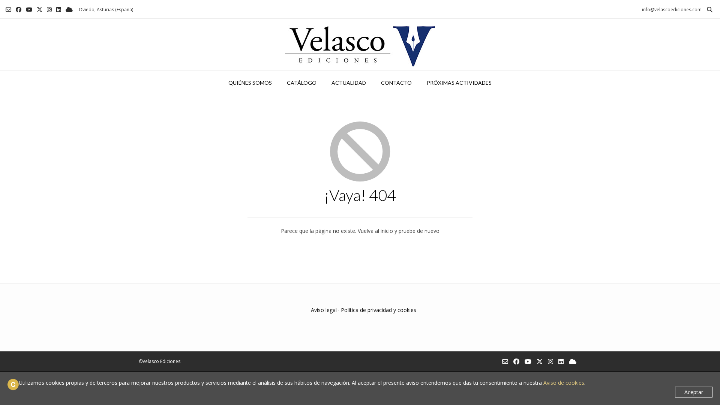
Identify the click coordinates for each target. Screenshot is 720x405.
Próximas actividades (459, 83)
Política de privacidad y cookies (378, 310)
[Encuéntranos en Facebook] (18, 9)
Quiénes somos (250, 83)
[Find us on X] (39, 9)
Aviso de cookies (563, 382)
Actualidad (349, 83)
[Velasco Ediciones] (360, 44)
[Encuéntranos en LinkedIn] (58, 9)
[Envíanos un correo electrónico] (8, 9)
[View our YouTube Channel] (29, 9)
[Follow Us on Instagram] (49, 9)
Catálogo (301, 83)
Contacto (396, 83)
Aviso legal (324, 310)
